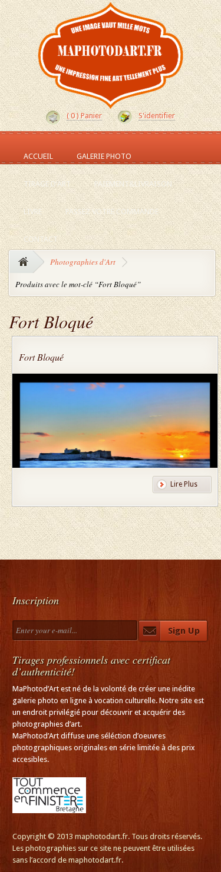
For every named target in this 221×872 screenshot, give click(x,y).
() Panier (84, 115)
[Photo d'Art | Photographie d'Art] (110, 103)
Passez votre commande (112, 211)
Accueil (38, 156)
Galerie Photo (104, 156)
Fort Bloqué (41, 357)
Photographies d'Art (83, 262)
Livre (33, 211)
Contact (41, 239)
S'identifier (156, 115)
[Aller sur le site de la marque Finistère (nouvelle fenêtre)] (49, 807)
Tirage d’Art (47, 183)
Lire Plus (183, 484)
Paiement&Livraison (133, 183)
